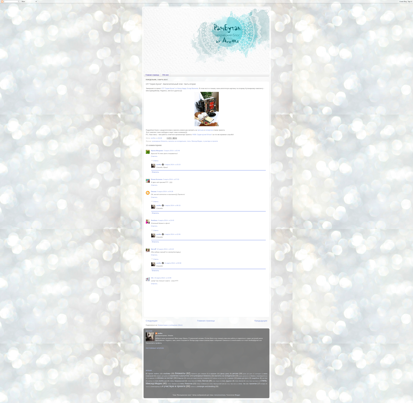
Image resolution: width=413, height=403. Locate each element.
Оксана (153, 191)
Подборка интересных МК (219, 378)
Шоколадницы (155, 386)
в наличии (212, 373)
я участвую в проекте (210, 141)
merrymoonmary (219, 395)
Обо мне (165, 75)
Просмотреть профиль (154, 343)
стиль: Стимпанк (201, 384)
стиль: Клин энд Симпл (252, 381)
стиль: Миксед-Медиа (194, 141)
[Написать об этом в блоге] (170, 138)
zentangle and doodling (206, 386)
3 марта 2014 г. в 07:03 (171, 179)
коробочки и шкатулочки (179, 376)
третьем (200, 130)
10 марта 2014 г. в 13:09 (162, 278)
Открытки (180, 378)
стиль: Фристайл (231, 383)
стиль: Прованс (172, 384)
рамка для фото (243, 378)
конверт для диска (162, 376)
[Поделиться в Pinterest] (176, 138)
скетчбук (264, 378)
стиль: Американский (177, 381)
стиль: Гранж (215, 381)
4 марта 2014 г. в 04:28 (165, 191)
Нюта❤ (153, 249)
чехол (147, 386)
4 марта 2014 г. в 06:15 (172, 205)
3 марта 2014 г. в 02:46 (172, 150)
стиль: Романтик (185, 384)
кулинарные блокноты (160, 141)
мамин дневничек (243, 376)
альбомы (166, 373)
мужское (152, 378)
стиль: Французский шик (216, 384)
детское (235, 373)
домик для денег (247, 373)
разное (231, 378)
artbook (193, 386)
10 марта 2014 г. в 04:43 (165, 249)
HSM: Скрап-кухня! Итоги (202, 134)
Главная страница (152, 75)
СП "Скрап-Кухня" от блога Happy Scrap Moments (180, 88)
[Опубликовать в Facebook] (174, 138)
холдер (263, 384)
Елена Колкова (156, 179)
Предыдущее (260, 321)
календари (258, 373)
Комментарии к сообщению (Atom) (170, 325)
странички (253, 384)
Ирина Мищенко (157, 150)
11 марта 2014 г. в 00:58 (172, 263)
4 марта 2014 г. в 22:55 (172, 234)
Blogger (237, 395)
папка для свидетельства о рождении (198, 378)
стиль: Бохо (191, 381)
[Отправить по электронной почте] (168, 138)
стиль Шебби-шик (161, 381)
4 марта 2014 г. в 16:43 (166, 220)
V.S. (152, 278)
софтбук (150, 381)
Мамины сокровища (257, 376)
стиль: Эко (242, 384)
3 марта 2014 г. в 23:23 (172, 164)
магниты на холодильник (177, 141)
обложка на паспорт (165, 378)
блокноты (180, 373)
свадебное (255, 378)
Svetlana (154, 220)
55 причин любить (152, 373)
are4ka (158, 164)
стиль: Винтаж (202, 381)
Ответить (154, 156)
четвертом (209, 130)
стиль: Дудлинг (226, 381)
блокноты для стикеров (198, 373)
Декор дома (224, 373)
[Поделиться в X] (172, 138)
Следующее (151, 321)
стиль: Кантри (239, 381)
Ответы (155, 161)
